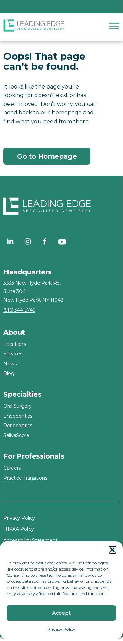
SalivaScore (16, 435)
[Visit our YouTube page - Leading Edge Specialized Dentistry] (62, 241)
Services (12, 354)
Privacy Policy (61, 629)
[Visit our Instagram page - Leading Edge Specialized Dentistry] (27, 241)
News (10, 363)
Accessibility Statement (30, 540)
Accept (61, 613)
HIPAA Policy (18, 529)
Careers (12, 468)
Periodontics (17, 425)
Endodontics (17, 416)
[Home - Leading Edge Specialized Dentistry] (61, 207)
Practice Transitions (25, 478)
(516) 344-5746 (19, 310)
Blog (8, 373)
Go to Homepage (47, 156)
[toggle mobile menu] (114, 26)
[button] (112, 549)
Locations (14, 344)
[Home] (34, 26)
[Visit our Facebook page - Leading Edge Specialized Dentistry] (44, 241)
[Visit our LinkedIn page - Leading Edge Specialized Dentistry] (10, 241)
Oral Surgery (17, 406)
